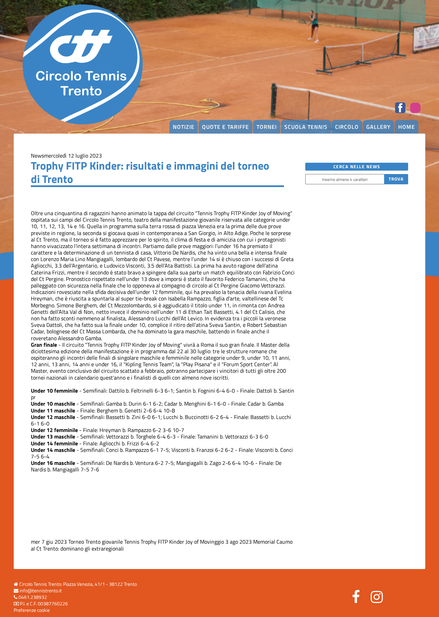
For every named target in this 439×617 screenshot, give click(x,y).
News (37, 155)
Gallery (378, 127)
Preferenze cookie (32, 610)
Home (406, 127)
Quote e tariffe (225, 127)
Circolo (347, 127)
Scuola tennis (306, 127)
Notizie (183, 127)
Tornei (267, 127)
